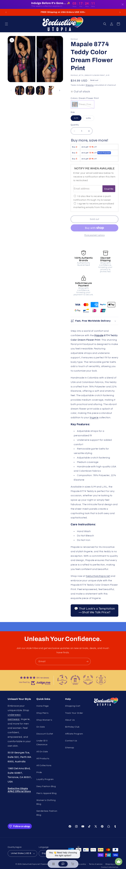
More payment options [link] (94, 235)
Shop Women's (44, 720)
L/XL (90, 119)
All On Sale (42, 752)
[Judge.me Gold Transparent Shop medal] (62, 680)
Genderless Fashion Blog (46, 813)
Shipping (90, 85)
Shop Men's (42, 713)
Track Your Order (74, 713)
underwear (14, 715)
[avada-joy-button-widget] (118, 861)
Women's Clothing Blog (46, 802)
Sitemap (69, 748)
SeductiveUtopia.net (98, 576)
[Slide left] (11, 90)
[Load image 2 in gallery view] (30, 90)
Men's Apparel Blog (46, 793)
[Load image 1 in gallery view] (19, 90)
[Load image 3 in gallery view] (40, 90)
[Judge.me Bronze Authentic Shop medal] (88, 680)
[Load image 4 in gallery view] (50, 90)
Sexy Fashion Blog (46, 786)
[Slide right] (59, 90)
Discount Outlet (44, 734)
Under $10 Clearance (41, 743)
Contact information (109, 867)
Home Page (42, 706)
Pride (39, 772)
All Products (42, 759)
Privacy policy (80, 864)
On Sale (40, 727)
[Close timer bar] (122, 4)
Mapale (98, 335)
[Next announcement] (120, 12)
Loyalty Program (45, 779)
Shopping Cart (72, 706)
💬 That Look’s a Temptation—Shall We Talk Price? (94, 610)
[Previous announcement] (6, 12)
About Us (70, 720)
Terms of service (95, 864)
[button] (6, 24)
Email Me (108, 189)
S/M (77, 119)
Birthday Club (72, 727)
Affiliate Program (74, 734)
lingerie (94, 417)
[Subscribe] (87, 661)
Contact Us (71, 741)
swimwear (14, 719)
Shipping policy (111, 864)
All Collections (43, 765)
